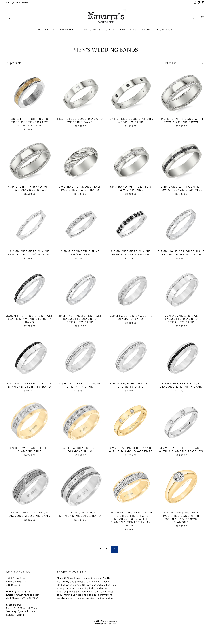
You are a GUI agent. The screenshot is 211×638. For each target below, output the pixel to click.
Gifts (110, 29)
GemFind (111, 624)
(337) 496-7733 (29, 598)
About (147, 29)
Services (128, 29)
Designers (91, 29)
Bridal (44, 29)
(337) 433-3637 (24, 591)
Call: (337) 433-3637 (18, 2)
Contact (165, 29)
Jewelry (66, 29)
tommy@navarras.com (26, 594)
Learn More (107, 598)
